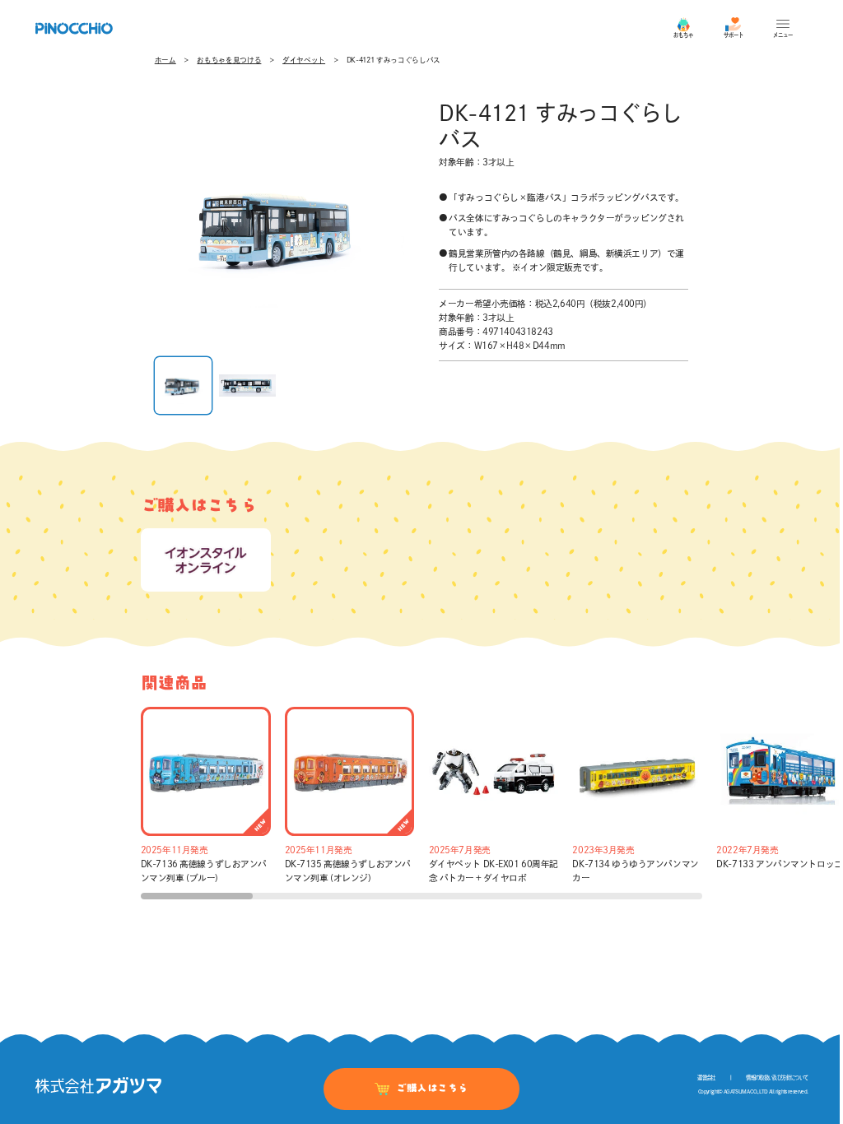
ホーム (165, 59)
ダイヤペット (303, 59)
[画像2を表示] (247, 385)
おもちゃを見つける (229, 59)
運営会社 (706, 1077)
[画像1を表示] (183, 385)
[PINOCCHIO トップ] (74, 28)
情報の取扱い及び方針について (777, 1077)
